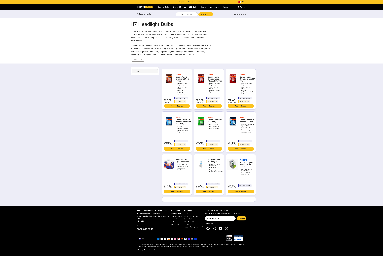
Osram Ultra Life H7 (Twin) (215, 121)
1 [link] (200, 199)
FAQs (172, 221)
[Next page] (217, 199)
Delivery (187, 224)
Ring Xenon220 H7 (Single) (214, 161)
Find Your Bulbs (176, 216)
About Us (174, 219)
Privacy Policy (189, 221)
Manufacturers (176, 213)
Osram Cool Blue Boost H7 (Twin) (247, 121)
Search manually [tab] (238, 14)
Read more (138, 60)
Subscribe (241, 218)
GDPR (186, 213)
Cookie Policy (188, 219)
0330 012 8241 (145, 229)
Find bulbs (204, 14)
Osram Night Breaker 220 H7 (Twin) (182, 79)
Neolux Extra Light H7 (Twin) (182, 161)
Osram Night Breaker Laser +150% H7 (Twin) (215, 79)
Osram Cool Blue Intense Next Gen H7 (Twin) (183, 122)
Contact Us (175, 224)
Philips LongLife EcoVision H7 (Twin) (247, 165)
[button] (164, 7)
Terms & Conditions (191, 216)
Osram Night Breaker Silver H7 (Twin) (247, 79)
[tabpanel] (194, 14)
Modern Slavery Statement (193, 227)
